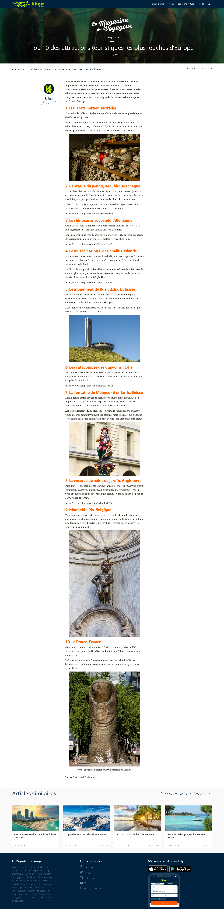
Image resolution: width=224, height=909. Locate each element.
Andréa (171, 845)
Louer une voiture (186, 4)
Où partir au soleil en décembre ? (135, 834)
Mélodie (121, 845)
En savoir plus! (49, 103)
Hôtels (201, 4)
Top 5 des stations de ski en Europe (85, 834)
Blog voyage (17, 69)
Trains (171, 4)
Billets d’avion (158, 4)
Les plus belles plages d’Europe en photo (186, 836)
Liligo (110, 37)
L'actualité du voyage (33, 69)
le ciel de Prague (101, 191)
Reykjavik (107, 256)
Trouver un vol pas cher (91, 888)
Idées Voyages (112, 54)
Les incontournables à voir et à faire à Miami (35, 836)
